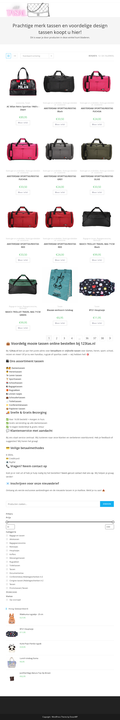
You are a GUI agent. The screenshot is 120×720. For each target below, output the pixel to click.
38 (102, 338)
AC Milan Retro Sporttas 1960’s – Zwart (23, 108)
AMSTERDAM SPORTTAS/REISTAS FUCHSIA (97, 110)
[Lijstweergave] (14, 55)
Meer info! (23, 122)
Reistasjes (97, 240)
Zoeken (107, 504)
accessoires (20, 103)
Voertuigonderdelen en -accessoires (65, 104)
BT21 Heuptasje (97, 310)
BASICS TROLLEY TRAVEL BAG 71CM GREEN (23, 313)
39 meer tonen (11, 592)
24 (103, 56)
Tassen (27, 103)
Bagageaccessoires (104, 238)
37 (94, 338)
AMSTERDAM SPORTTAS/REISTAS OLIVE (97, 178)
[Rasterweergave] (8, 55)
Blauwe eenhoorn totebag (60, 310)
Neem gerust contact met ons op (77, 473)
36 (87, 338)
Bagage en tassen (89, 238)
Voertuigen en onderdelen (52, 103)
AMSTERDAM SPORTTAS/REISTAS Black (60, 110)
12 (99, 56)
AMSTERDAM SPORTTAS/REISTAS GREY (60, 178)
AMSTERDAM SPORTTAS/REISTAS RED (23, 245)
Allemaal (109, 56)
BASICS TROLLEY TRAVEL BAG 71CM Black (97, 245)
